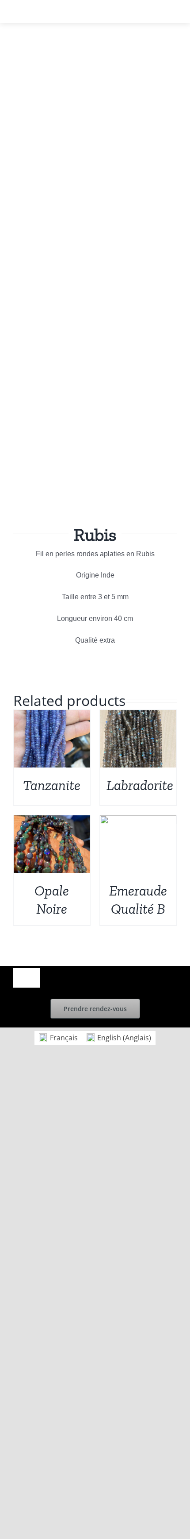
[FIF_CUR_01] (95, 294)
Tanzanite (51, 785)
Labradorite (139, 785)
